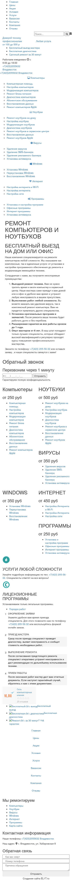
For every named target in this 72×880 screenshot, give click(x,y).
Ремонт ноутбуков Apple (20, 137)
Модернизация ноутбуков (21, 124)
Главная (13, 1)
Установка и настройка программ (25, 204)
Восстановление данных (20, 103)
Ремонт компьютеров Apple (22, 107)
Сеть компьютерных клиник (24, 692)
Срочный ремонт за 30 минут (25, 54)
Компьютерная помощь (20, 83)
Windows (37, 163)
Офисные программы (19, 207)
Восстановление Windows (21, 176)
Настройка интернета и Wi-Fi (23, 187)
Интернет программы (18, 211)
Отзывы (13, 28)
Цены (12, 5)
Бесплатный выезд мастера (24, 47)
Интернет (37, 181)
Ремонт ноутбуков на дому (21, 117)
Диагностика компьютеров (21, 97)
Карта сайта (15, 825)
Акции (12, 8)
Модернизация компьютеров (22, 90)
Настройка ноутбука (18, 121)
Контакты (14, 21)
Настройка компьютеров (20, 87)
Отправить (40, 375)
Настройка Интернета (57, 512)
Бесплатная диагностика (22, 51)
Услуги (12, 15)
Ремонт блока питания (19, 93)
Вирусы (37, 142)
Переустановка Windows (20, 172)
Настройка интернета (18, 190)
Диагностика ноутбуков (19, 127)
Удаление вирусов (17, 148)
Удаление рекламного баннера (24, 155)
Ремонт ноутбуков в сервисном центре (28, 131)
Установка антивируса (19, 158)
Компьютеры (37, 77)
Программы (37, 198)
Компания (14, 25)
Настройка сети (15, 193)
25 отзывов (22, 701)
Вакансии (14, 18)
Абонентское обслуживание (22, 100)
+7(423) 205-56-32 (40, 348)
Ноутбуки (37, 112)
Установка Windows (17, 169)
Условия (13, 11)
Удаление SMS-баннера (20, 152)
